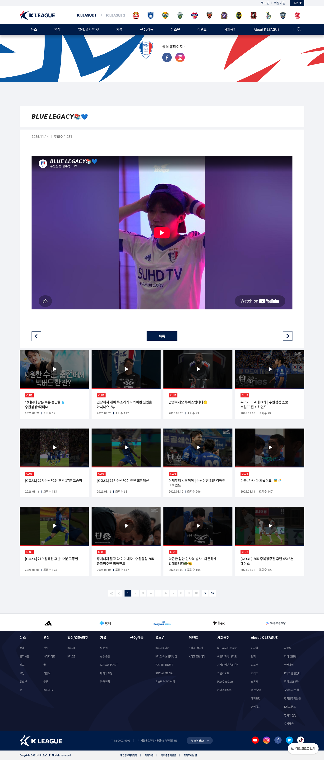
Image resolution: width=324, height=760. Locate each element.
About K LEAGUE (266, 29)
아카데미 (289, 665)
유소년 (175, 29)
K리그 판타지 (196, 648)
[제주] (195, 15)
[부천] (253, 15)
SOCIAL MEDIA (164, 673)
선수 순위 (105, 656)
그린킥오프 (223, 673)
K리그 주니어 (162, 648)
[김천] (283, 15)
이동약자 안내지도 (227, 656)
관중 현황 (105, 682)
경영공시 (255, 707)
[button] (303, 749)
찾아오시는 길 (291, 690)
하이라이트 (49, 656)
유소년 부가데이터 (165, 682)
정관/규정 (256, 690)
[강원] (165, 15)
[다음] (205, 593)
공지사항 (24, 656)
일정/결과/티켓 (88, 29)
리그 (22, 665)
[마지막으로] (212, 593)
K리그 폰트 (290, 707)
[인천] (239, 15)
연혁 (253, 656)
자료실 (287, 648)
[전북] (180, 15)
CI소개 (254, 665)
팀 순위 (104, 648)
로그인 (265, 2)
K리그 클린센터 (292, 673)
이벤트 (202, 29)
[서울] (136, 15)
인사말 (254, 648)
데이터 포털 (106, 673)
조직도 (254, 673)
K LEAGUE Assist (226, 648)
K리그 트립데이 (197, 656)
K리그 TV (48, 690)
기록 (119, 29)
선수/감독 (146, 29)
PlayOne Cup (225, 682)
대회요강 (255, 698)
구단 (22, 673)
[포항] (209, 15)
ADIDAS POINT (109, 665)
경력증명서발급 (292, 698)
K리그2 (71, 656)
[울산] (150, 15)
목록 (162, 336)
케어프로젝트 (224, 690)
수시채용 (289, 724)
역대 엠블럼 (290, 656)
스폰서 (254, 682)
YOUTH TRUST (164, 665)
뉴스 (34, 29)
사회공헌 (230, 29)
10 (196, 593)
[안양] (224, 15)
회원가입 (279, 2)
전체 (22, 648)
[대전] (268, 15)
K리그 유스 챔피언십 (166, 656)
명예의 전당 (290, 715)
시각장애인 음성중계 (228, 665)
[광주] (297, 15)
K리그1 (71, 648)
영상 (57, 29)
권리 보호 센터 (291, 682)
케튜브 (47, 673)
